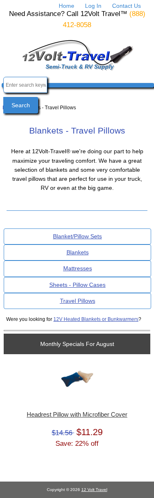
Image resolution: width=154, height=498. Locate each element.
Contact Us (126, 5)
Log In (93, 5)
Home (66, 5)
